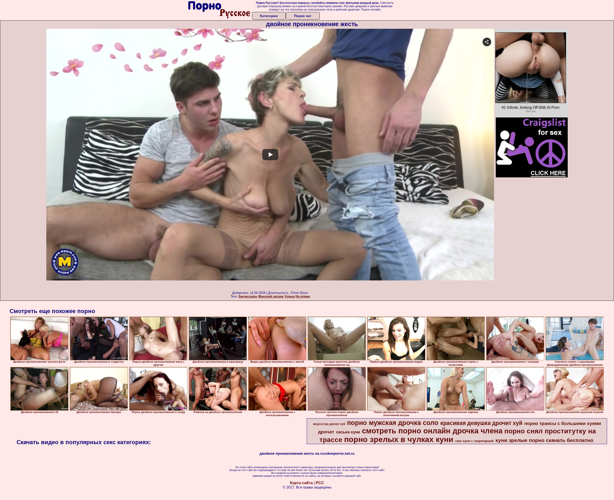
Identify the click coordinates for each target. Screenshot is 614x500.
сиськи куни (348, 432)
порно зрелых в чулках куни (398, 439)
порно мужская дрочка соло (392, 422)
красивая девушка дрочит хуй (481, 423)
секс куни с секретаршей (474, 441)
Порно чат (302, 16)
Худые (289, 296)
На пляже (302, 296)
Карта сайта (301, 483)
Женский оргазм (270, 296)
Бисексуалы (248, 296)
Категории (269, 16)
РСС (320, 483)
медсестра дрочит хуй (329, 424)
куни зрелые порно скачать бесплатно (544, 440)
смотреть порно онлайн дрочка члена (432, 431)
